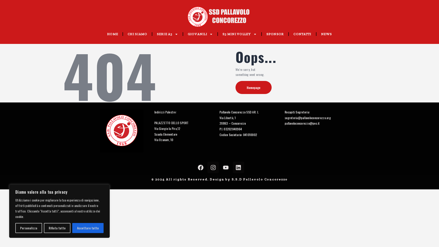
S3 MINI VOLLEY (236, 34)
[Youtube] (226, 167)
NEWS (326, 34)
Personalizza (28, 228)
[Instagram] (213, 167)
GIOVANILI (197, 34)
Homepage (253, 87)
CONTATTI (302, 34)
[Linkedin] (238, 167)
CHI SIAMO (137, 34)
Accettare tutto (88, 228)
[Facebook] (200, 167)
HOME (112, 34)
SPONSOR (275, 34)
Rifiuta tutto (57, 228)
